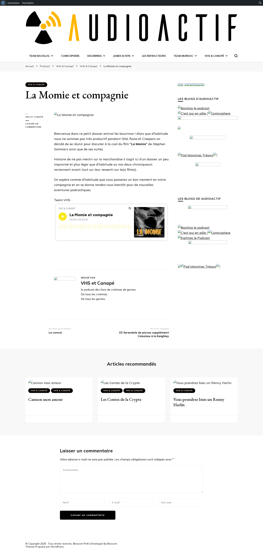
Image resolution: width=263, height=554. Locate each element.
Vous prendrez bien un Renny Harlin (198, 402)
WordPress (57, 546)
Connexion (14, 2)
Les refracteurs (154, 55)
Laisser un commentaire (37, 126)
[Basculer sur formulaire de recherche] (236, 55)
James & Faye (121, 55)
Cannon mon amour (45, 399)
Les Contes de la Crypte (121, 399)
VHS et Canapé (34, 117)
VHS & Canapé (214, 55)
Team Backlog (39, 55)
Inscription (28, 2)
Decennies (94, 55)
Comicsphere (70, 55)
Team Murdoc (183, 55)
